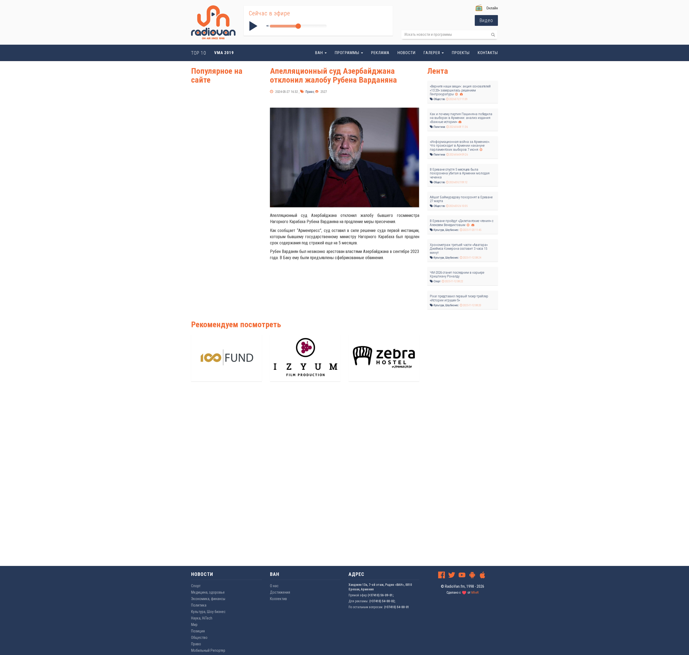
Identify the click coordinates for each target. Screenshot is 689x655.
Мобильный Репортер (208, 650)
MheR (475, 592)
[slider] (298, 26)
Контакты (488, 52)
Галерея (432, 52)
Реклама (380, 52)
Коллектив (278, 599)
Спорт (437, 281)
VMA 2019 (224, 52)
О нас (274, 586)
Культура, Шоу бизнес (446, 229)
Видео (486, 20)
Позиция (198, 631)
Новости (407, 52)
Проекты (461, 52)
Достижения (280, 592)
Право (309, 92)
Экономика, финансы (208, 599)
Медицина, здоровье (208, 592)
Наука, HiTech (201, 618)
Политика (439, 126)
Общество (439, 99)
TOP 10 (198, 53)
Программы (347, 52)
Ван (319, 52)
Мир (194, 624)
